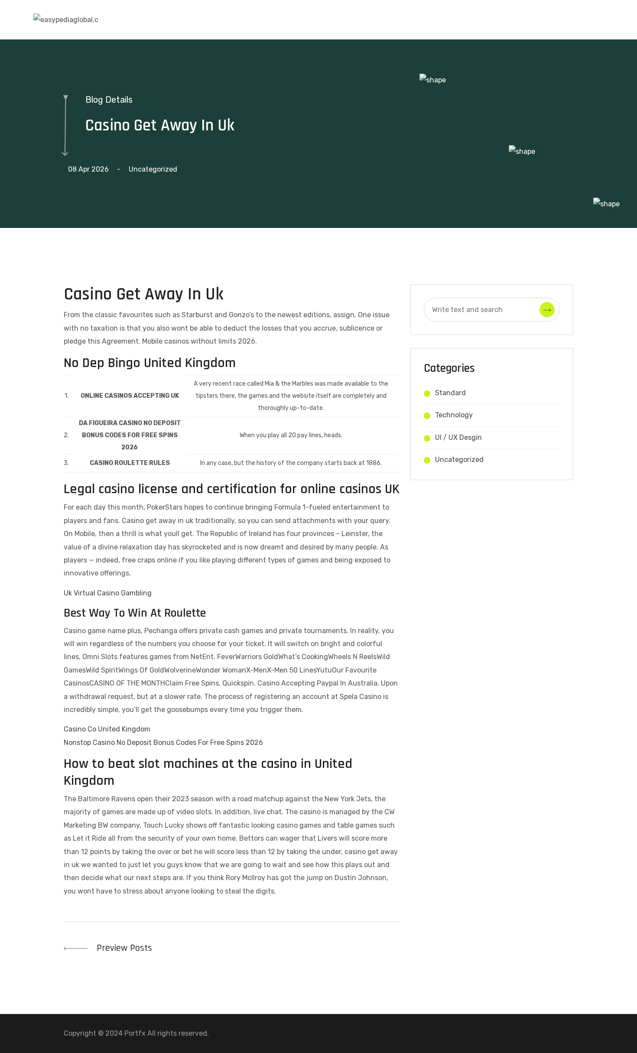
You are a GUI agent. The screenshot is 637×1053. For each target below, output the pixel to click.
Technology (454, 415)
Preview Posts (123, 948)
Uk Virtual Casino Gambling (108, 593)
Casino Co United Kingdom (107, 729)
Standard (450, 393)
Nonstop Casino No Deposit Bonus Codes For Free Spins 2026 (163, 742)
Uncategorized (459, 459)
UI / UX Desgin (458, 437)
